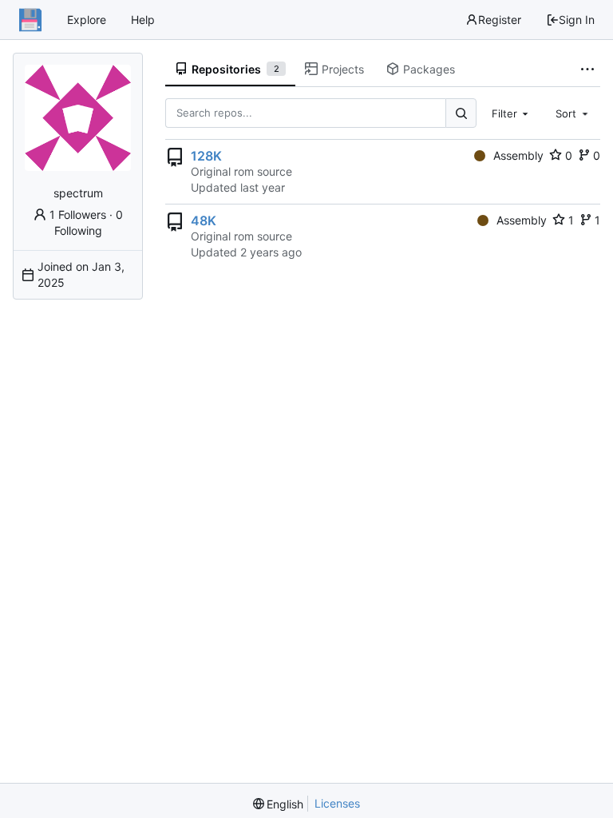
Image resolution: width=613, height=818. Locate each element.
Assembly (518, 155)
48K (203, 220)
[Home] (30, 20)
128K (206, 156)
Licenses (337, 803)
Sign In (577, 19)
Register (499, 19)
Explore (86, 19)
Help (143, 19)
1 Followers (77, 214)
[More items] (587, 69)
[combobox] (511, 112)
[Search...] (460, 113)
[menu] (278, 804)
